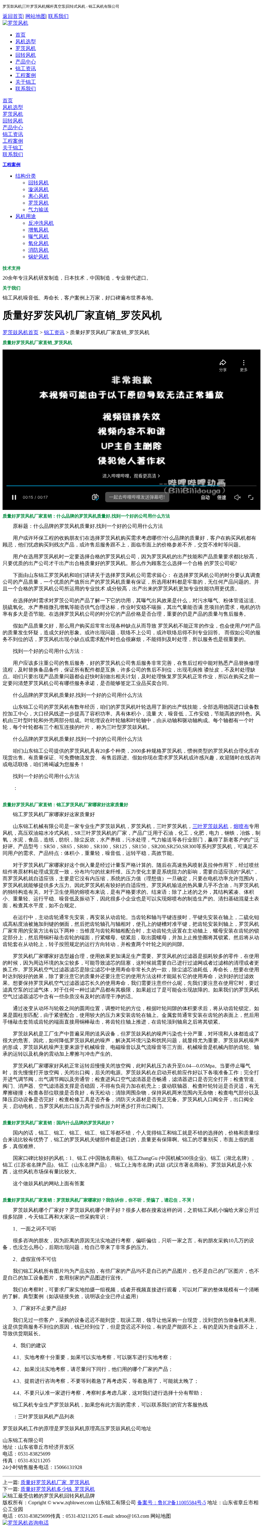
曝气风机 (38, 236)
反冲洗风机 (41, 223)
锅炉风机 (38, 256)
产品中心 (25, 61)
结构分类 (25, 176)
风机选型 (25, 41)
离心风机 (38, 196)
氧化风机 (38, 243)
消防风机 (38, 250)
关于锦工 (25, 82)
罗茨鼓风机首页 (20, 332)
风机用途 (25, 216)
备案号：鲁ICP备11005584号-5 (171, 1502)
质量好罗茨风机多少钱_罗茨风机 (58, 1489)
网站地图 (35, 16)
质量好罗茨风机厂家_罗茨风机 (55, 1482)
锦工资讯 (25, 68)
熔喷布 (241, 826)
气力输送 (38, 209)
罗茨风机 (25, 48)
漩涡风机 (38, 189)
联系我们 (58, 16)
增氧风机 (38, 229)
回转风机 (25, 55)
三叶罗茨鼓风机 (210, 826)
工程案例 (25, 75)
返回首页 (13, 16)
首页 (20, 35)
